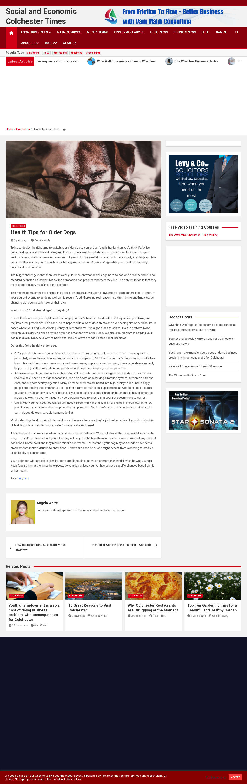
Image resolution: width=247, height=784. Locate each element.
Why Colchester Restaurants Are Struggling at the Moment (153, 607)
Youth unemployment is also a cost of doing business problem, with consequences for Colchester (34, 612)
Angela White (42, 240)
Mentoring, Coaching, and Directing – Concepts (121, 545)
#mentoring (60, 52)
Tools (49, 43)
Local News (159, 32)
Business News (184, 32)
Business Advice (69, 32)
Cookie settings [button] (216, 777)
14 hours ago (20, 625)
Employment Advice (129, 32)
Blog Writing (210, 235)
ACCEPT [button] (235, 777)
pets (26, 478)
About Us (28, 43)
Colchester (18, 226)
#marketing (33, 52)
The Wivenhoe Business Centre (188, 375)
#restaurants (93, 52)
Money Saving (97, 32)
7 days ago (78, 615)
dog (20, 478)
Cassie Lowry (220, 615)
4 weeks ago (198, 615)
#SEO (46, 52)
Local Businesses (34, 32)
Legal (205, 32)
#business (76, 52)
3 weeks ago (138, 615)
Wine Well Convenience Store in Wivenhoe (195, 366)
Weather (69, 43)
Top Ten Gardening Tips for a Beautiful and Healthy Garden (212, 607)
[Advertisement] (123, 98)
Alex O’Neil (40, 625)
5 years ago (21, 240)
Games (221, 32)
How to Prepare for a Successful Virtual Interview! (40, 547)
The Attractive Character (184, 235)
